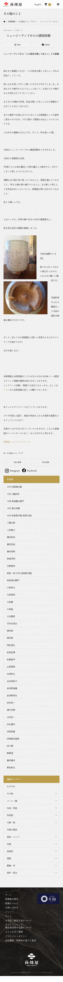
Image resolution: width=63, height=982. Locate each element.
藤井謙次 (11, 760)
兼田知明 (11, 551)
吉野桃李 (11, 565)
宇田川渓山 (12, 623)
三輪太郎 (11, 522)
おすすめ (11, 786)
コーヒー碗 (12, 800)
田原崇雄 (11, 731)
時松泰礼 (11, 645)
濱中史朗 (11, 709)
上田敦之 (11, 529)
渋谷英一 (11, 702)
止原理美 (11, 666)
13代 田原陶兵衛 (14, 486)
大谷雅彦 (11, 616)
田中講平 (11, 724)
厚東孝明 (11, 558)
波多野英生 (12, 695)
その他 (10, 793)
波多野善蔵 (12, 688)
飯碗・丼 (11, 865)
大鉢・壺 (11, 822)
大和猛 (10, 609)
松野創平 (11, 659)
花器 (9, 844)
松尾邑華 (11, 652)
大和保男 (11, 594)
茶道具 (10, 851)
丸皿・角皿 (12, 808)
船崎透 (10, 753)
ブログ (20, 453)
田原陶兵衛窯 (13, 738)
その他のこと (18, 30)
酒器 (9, 858)
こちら (7, 389)
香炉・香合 (12, 872)
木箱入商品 (12, 829)
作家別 (10, 815)
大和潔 (10, 601)
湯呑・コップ (13, 836)
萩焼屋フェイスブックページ (17, 441)
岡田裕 (10, 637)
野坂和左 (11, 767)
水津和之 (11, 673)
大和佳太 (11, 587)
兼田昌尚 (11, 544)
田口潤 (10, 745)
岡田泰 (10, 630)
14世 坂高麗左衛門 (15, 501)
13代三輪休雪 (13, 493)
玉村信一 (11, 717)
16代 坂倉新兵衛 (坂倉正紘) (19, 515)
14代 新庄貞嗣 (13, 508)
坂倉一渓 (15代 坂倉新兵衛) (19, 573)
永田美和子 (12, 681)
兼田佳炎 (11, 537)
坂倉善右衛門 (13, 580)
